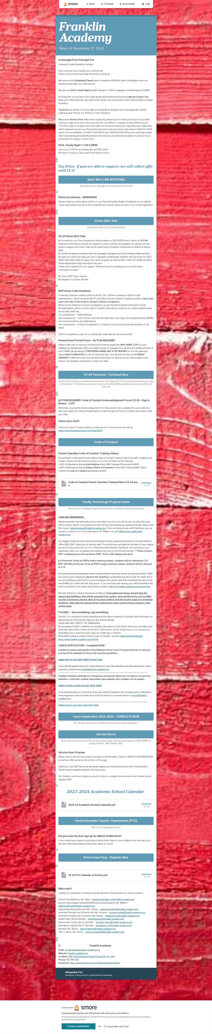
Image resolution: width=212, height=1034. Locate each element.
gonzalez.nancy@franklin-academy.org (114, 922)
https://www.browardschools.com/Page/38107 (80, 430)
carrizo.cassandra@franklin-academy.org (104, 932)
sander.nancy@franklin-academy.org (122, 916)
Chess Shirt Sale (106, 221)
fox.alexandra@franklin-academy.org (82, 950)
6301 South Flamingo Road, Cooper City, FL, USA (92, 956)
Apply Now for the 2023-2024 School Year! (80, 659)
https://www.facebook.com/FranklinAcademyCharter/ (95, 963)
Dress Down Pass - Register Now (106, 857)
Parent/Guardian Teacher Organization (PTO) (106, 820)
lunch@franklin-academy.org (95, 669)
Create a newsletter (78, 1026)
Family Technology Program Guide (106, 502)
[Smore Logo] (70, 4)
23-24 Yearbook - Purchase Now (106, 374)
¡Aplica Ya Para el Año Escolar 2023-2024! (80, 685)
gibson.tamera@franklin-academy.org (88, 528)
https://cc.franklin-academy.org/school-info (129, 586)
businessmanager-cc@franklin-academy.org (114, 899)
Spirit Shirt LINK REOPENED (106, 179)
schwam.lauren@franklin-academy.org (106, 919)
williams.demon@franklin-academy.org (76, 906)
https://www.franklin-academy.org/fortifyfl (78, 639)
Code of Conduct (106, 442)
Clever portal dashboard (131, 636)
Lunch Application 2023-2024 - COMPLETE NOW (106, 716)
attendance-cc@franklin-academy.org (114, 925)
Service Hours (106, 734)
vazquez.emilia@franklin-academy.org (127, 912)
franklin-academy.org (78, 953)
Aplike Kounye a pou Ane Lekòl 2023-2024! (78, 705)
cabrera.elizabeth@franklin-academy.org (119, 909)
